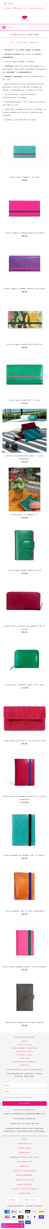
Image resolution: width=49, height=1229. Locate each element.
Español (12, 1200)
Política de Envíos (24, 1044)
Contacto (24, 1041)
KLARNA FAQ (24, 1065)
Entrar (8, 8)
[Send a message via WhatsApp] (3, 1225)
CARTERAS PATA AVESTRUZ (24, 1180)
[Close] (21, 1225)
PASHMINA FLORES (25, 1193)
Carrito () (21, 8)
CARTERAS (24, 1139)
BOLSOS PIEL (24, 1166)
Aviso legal (24, 1058)
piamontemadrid (18, 1206)
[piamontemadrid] (24, 18)
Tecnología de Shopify (33, 1206)
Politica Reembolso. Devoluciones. (24, 1048)
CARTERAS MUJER (24, 34)
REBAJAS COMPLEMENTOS (24, 1175)
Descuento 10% (11, 1225)
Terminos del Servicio (24, 1051)
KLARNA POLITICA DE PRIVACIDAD (24, 1061)
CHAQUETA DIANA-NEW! (24, 1184)
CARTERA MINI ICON (24, 1143)
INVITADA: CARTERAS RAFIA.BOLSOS (24, 1189)
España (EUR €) (31, 1200)
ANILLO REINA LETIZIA (24, 1162)
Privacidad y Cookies (24, 1055)
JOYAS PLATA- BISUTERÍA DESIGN (24, 1171)
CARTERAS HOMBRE (25, 1148)
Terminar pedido (36, 8)
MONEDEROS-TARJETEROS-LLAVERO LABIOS (25, 1157)
